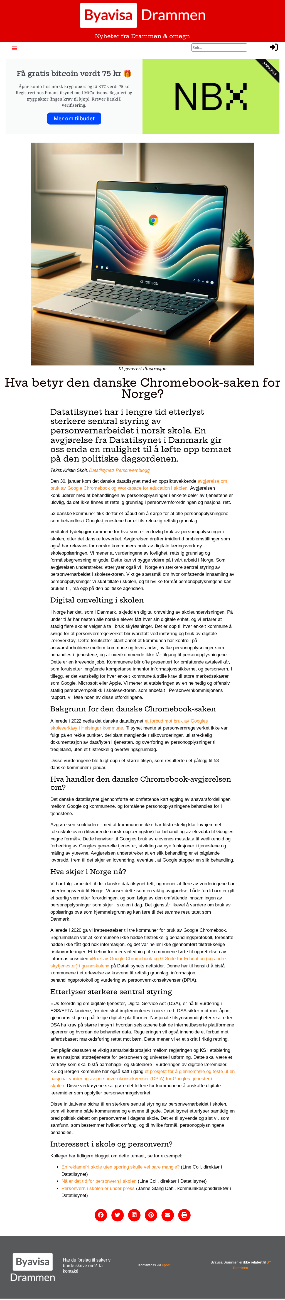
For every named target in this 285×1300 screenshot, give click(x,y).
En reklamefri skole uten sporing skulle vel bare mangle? (121, 1167)
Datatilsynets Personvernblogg (119, 470)
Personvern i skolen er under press (98, 1188)
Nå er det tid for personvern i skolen (99, 1181)
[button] (14, 48)
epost (166, 1265)
